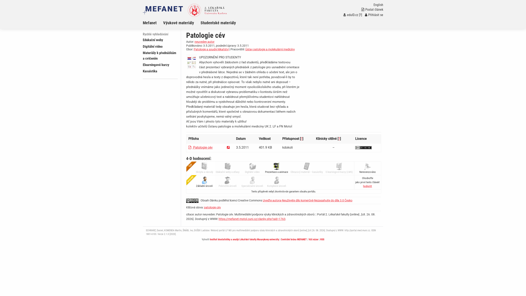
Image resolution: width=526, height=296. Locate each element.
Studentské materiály (218, 22)
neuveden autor (205, 41)
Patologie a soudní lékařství (211, 49)
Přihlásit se (375, 15)
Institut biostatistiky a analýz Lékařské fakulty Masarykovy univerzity (244, 239)
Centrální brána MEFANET (294, 239)
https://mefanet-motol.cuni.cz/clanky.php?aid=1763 (252, 219)
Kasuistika (150, 71)
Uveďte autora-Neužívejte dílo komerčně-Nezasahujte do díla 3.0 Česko (307, 200)
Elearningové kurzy (156, 65)
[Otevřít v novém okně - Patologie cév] (228, 147)
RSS (322, 239)
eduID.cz (352, 15)
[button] (367, 186)
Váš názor (313, 239)
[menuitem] (153, 22)
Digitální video (153, 46)
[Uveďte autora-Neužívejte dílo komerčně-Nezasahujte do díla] (363, 147)
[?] (360, 15)
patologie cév (212, 207)
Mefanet (150, 22)
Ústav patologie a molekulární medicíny (270, 49)
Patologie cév (202, 147)
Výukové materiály (178, 22)
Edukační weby (153, 40)
